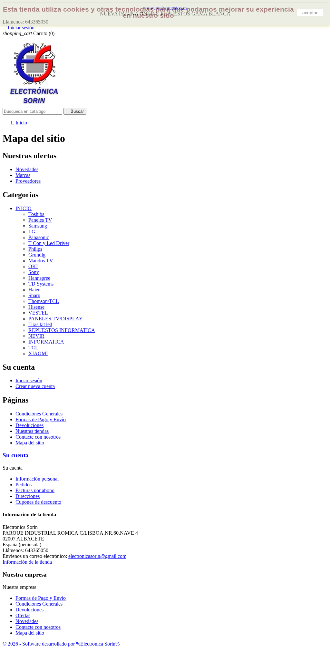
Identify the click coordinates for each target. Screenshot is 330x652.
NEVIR (36, 336)
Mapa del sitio (29, 442)
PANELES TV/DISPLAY (55, 318)
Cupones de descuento (38, 502)
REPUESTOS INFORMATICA (61, 330)
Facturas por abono (34, 490)
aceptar (310, 12)
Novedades (26, 169)
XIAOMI (38, 353)
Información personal (37, 479)
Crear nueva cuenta (35, 386)
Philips (35, 249)
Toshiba (36, 214)
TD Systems (40, 284)
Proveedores (28, 181)
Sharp (34, 295)
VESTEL (38, 313)
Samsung (37, 226)
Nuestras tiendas (32, 431)
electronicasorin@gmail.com (97, 556)
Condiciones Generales (39, 413)
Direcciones (27, 496)
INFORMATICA (46, 342)
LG (31, 231)
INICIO (23, 208)
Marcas (22, 175)
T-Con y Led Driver (48, 243)
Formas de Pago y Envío (40, 419)
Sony (33, 272)
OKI (33, 266)
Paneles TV (40, 220)
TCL (33, 347)
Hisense (36, 307)
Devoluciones (29, 425)
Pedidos (23, 484)
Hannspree (39, 278)
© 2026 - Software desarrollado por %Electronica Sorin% (61, 644)
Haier (34, 289)
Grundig (36, 255)
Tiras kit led (40, 324)
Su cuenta (16, 455)
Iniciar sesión (28, 380)
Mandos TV (40, 260)
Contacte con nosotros (38, 437)
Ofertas (22, 615)
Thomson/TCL (43, 301)
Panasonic (38, 237)
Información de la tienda (27, 562)
